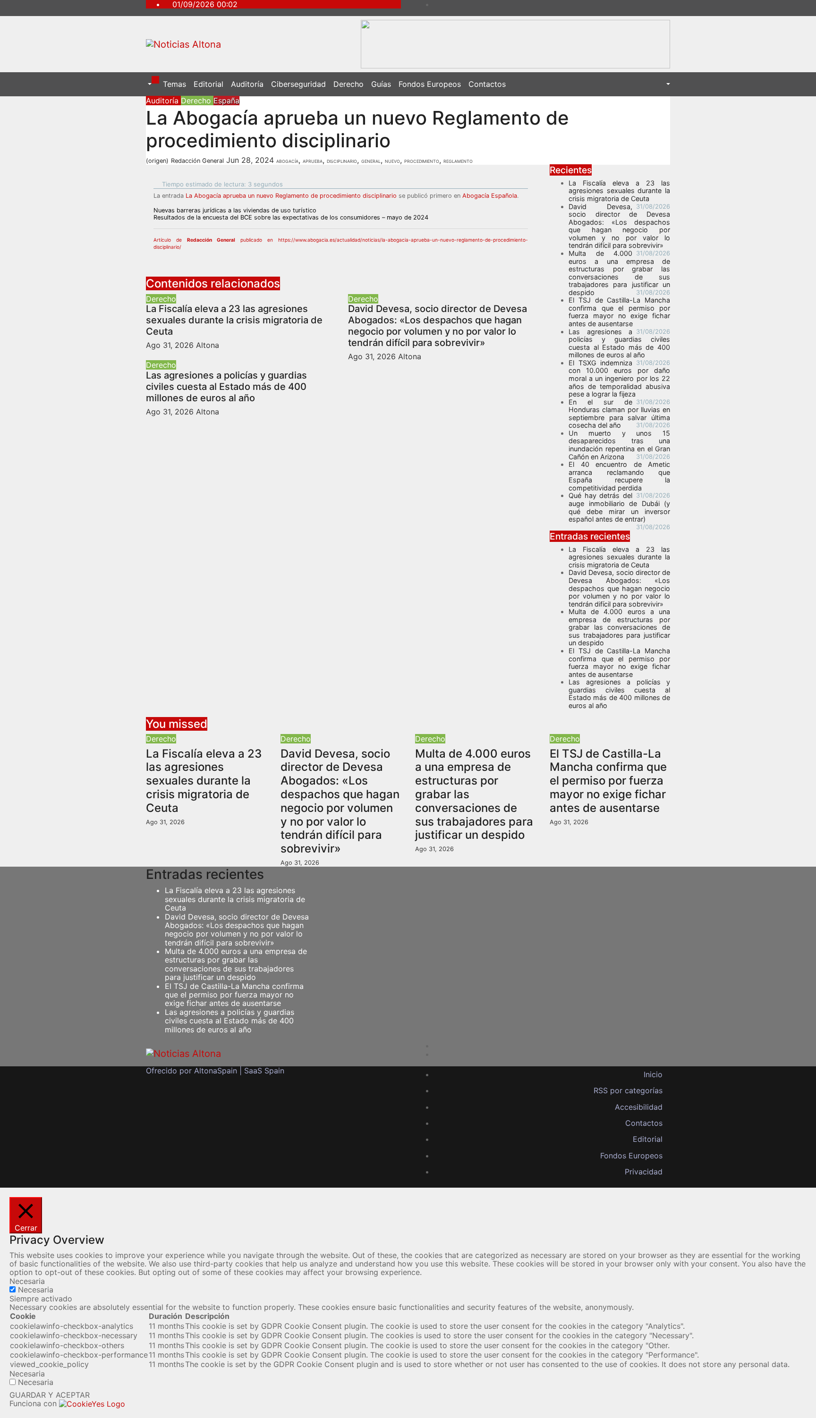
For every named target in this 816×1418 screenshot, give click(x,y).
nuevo (392, 160)
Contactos (487, 84)
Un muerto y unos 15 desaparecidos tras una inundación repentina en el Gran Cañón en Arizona (619, 445)
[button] (149, 84)
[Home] (155, 80)
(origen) (157, 160)
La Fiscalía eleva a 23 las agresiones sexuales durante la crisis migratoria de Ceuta (234, 320)
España (226, 100)
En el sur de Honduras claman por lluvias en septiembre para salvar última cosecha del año (619, 414)
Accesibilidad (639, 1107)
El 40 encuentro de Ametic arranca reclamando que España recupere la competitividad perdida (619, 476)
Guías (381, 84)
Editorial (208, 84)
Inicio (653, 1074)
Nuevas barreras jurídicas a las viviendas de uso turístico (234, 210)
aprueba (313, 160)
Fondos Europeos (430, 84)
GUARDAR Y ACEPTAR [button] (49, 1395)
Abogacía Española (489, 195)
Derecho (348, 84)
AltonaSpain (215, 1070)
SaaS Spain (264, 1070)
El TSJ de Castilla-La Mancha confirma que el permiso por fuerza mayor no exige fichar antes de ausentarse (619, 312)
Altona (207, 345)
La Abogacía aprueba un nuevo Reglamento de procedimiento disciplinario (291, 195)
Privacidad (644, 1171)
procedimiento (421, 160)
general (371, 160)
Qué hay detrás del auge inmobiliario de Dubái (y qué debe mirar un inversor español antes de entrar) (619, 507)
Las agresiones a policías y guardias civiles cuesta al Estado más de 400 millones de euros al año (226, 387)
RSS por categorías (628, 1090)
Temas (174, 84)
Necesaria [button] (27, 1281)
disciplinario (342, 160)
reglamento (458, 160)
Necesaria (35, 1289)
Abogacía (287, 160)
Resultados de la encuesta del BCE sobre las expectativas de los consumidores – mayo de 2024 (290, 217)
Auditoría (247, 84)
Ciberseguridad (298, 84)
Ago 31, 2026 (170, 345)
